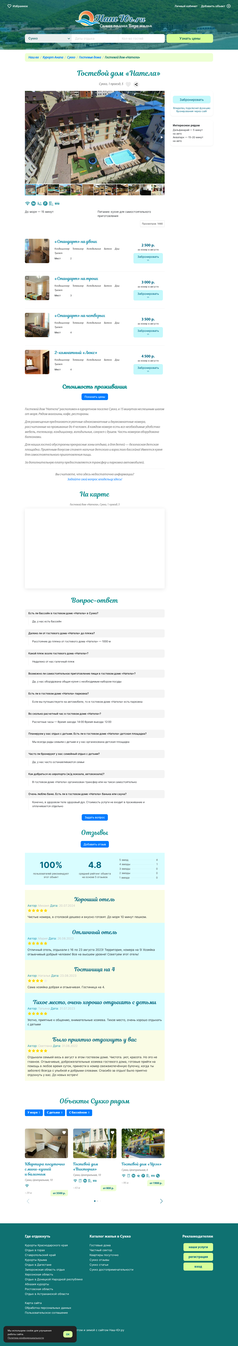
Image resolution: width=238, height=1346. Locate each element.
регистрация (198, 1257)
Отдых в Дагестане (38, 1264)
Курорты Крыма (36, 1260)
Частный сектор (101, 1250)
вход (198, 1266)
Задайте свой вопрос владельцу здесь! (94, 479)
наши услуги (198, 1247)
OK (68, 1334)
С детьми (55, 1112)
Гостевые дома (90, 57)
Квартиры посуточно (104, 1255)
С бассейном (79, 1112)
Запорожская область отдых (45, 1269)
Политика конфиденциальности (26, 1337)
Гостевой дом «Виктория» (85, 1167)
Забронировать (148, 256)
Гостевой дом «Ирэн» (142, 1164)
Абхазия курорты (37, 1284)
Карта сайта (33, 1303)
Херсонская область (39, 1274)
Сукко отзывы (99, 1260)
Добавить (213, 6)
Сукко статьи (99, 1264)
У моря (34, 1112)
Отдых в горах (35, 1250)
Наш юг (33, 57)
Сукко (71, 57)
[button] (161, 137)
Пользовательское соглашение (46, 1312)
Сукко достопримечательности (111, 1269)
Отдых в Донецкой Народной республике (54, 1279)
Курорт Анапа (53, 57)
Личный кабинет (186, 6)
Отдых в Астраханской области (47, 1294)
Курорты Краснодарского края (46, 1245)
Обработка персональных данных (48, 1308)
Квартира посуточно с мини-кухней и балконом (45, 1169)
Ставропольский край (40, 1255)
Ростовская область (39, 1289)
